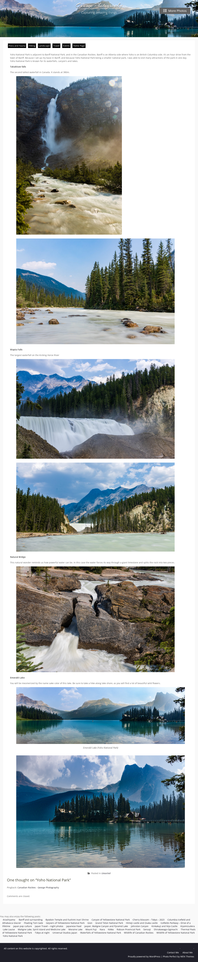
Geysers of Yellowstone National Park (65, 922)
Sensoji (147, 929)
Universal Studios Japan (65, 932)
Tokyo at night (42, 932)
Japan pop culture (22, 926)
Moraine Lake (75, 929)
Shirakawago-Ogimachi (166, 929)
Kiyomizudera (188, 926)
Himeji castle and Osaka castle (142, 922)
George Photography (99, 5)
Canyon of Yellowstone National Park (111, 919)
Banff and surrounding (31, 919)
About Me (188, 952)
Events (66, 45)
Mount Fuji (91, 929)
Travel (56, 45)
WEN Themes (187, 956)
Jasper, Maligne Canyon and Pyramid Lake (106, 926)
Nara (102, 929)
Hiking (32, 45)
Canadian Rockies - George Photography (38, 887)
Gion (90, 922)
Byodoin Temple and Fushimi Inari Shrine (67, 919)
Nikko (111, 929)
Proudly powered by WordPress (144, 956)
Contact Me (173, 952)
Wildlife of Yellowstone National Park (176, 932)
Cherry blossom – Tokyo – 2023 (148, 919)
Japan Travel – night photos (49, 926)
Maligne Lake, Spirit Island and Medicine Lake (41, 929)
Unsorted (105, 873)
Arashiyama (9, 919)
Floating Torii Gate (33, 922)
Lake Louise (9, 929)
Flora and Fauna (17, 45)
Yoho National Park (13, 935)
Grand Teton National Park (109, 922)
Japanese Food (73, 926)
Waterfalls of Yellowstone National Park (100, 932)
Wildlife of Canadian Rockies (138, 932)
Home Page (79, 45)
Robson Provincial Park (128, 929)
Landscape (44, 45)
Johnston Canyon (139, 926)
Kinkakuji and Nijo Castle (164, 926)
